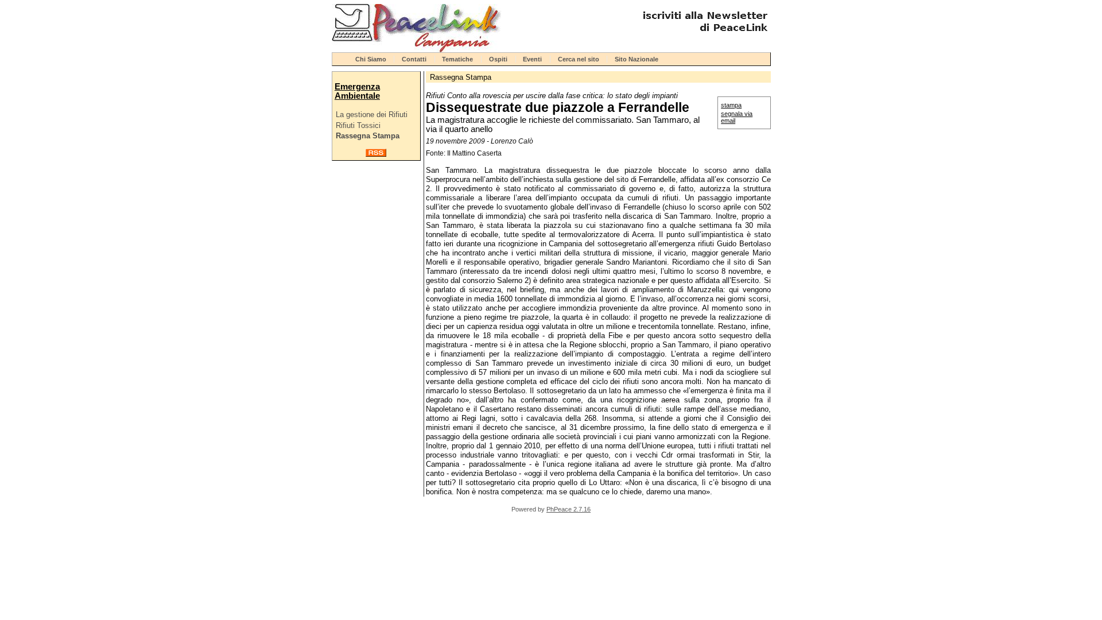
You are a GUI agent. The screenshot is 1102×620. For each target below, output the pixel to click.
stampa (731, 105)
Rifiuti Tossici (358, 125)
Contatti (414, 59)
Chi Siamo (370, 59)
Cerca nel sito (578, 59)
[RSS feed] (376, 154)
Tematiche (457, 59)
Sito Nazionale (636, 59)
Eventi (532, 59)
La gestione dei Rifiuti (372, 114)
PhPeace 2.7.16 (568, 509)
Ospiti (498, 59)
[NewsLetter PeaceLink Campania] (704, 36)
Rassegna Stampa (367, 135)
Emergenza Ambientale (357, 91)
